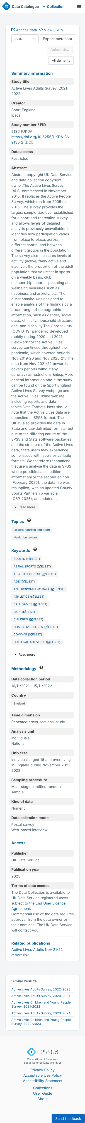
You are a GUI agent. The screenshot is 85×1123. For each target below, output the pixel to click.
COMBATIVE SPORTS (28, 627)
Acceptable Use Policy (42, 1075)
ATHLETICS (21, 596)
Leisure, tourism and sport (32, 529)
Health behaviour (25, 537)
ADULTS (19, 558)
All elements (61, 60)
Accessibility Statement (42, 1080)
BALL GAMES (23, 604)
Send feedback (68, 1118)
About (42, 1098)
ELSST (34, 558)
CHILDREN (21, 619)
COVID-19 (20, 634)
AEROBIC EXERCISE (27, 574)
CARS (17, 612)
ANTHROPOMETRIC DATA (31, 589)
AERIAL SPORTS (25, 566)
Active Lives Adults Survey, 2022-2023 (40, 989)
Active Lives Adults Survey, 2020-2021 (40, 996)
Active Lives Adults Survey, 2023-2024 (40, 1013)
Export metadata (57, 38)
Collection (56, 6)
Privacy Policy (42, 1070)
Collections (42, 1088)
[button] (79, 6)
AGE (17, 581)
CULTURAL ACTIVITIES (29, 642)
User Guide (42, 1093)
